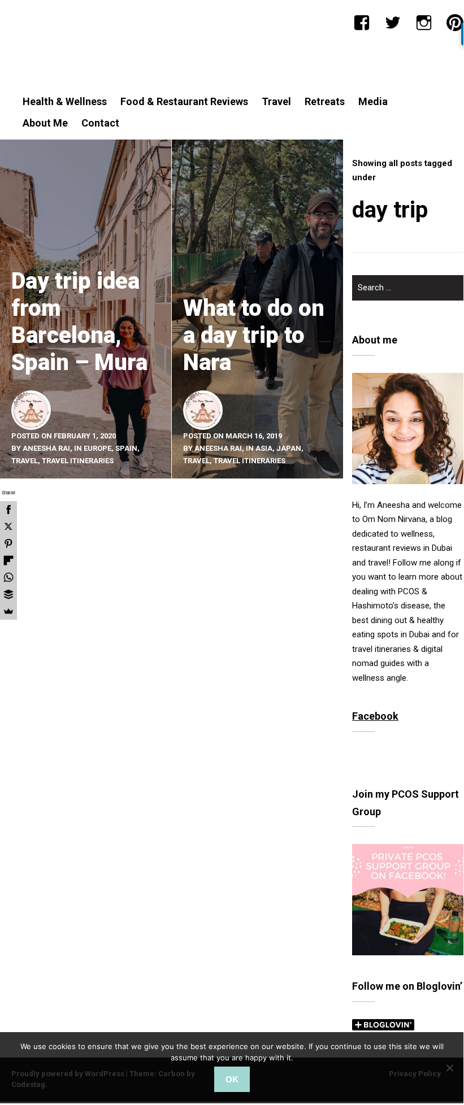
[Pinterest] (454, 22)
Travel (276, 101)
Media (373, 101)
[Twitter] (392, 22)
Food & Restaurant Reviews (184, 101)
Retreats (325, 101)
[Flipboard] (8, 560)
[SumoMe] (8, 611)
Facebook (375, 716)
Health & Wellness (65, 101)
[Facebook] (361, 22)
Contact (100, 123)
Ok (232, 1079)
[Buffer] (8, 594)
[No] (449, 1067)
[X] (8, 526)
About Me (45, 123)
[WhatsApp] (8, 577)
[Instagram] (423, 22)
